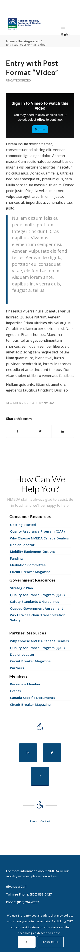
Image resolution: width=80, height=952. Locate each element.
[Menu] (63, 27)
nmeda (49, 403)
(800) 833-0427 (41, 894)
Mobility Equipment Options (33, 551)
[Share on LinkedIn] (63, 431)
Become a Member (25, 684)
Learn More (50, 942)
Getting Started (23, 524)
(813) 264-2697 (28, 902)
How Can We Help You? (40, 484)
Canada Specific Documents (32, 697)
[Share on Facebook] (17, 431)
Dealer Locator (22, 545)
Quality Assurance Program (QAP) (37, 531)
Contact (45, 821)
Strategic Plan (21, 588)
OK (27, 942)
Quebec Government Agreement (36, 608)
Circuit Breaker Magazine (30, 572)
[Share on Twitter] (40, 431)
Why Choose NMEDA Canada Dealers (39, 538)
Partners (17, 668)
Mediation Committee (28, 565)
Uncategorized (18, 80)
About (34, 821)
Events (15, 691)
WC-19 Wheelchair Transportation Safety (37, 617)
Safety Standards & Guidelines (34, 601)
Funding (16, 558)
